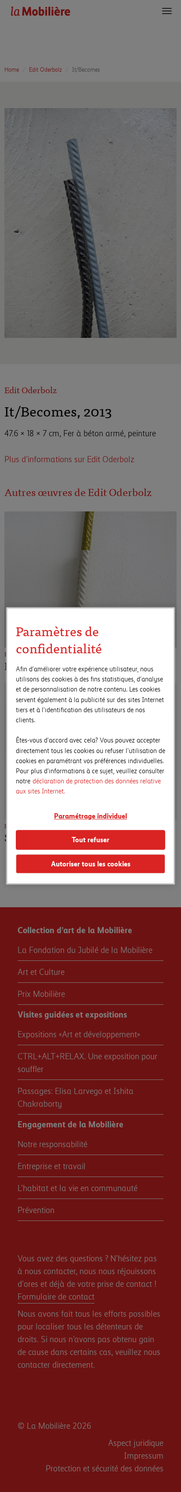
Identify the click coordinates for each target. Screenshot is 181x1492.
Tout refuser (90, 839)
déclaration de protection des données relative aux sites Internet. (88, 785)
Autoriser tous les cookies (90, 863)
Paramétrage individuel (90, 816)
